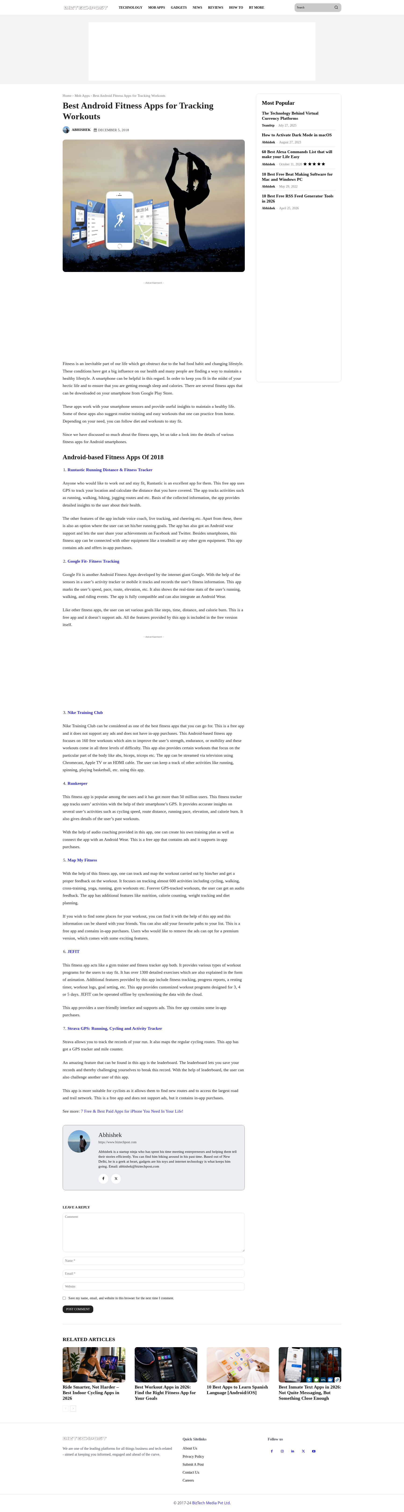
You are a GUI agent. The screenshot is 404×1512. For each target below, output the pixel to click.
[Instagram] (282, 1451)
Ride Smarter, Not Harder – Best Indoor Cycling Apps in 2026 (91, 1392)
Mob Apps (82, 96)
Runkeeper (77, 783)
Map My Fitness (82, 860)
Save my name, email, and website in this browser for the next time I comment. (121, 1298)
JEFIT (73, 951)
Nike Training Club (85, 712)
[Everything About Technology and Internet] (86, 7)
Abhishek (81, 130)
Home (67, 96)
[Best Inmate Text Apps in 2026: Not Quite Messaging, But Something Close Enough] (310, 1364)
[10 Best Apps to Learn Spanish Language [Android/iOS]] (238, 1364)
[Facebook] (103, 1179)
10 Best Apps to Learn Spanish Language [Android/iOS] (237, 1389)
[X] (116, 1179)
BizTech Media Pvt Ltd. (211, 1502)
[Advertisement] (202, 51)
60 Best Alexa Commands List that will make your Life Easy (297, 154)
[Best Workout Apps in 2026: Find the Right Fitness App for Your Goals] (166, 1364)
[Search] (336, 7)
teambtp (268, 125)
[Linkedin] (293, 1451)
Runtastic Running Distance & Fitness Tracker (110, 469)
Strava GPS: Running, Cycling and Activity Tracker (115, 1028)
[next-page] (73, 1409)
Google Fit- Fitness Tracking (93, 561)
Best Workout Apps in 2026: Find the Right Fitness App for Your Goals (165, 1392)
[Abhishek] (67, 129)
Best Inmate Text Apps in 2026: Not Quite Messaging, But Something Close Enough (310, 1392)
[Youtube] (314, 1451)
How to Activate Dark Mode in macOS (297, 135)
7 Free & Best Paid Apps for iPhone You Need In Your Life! (132, 1111)
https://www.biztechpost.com (117, 1142)
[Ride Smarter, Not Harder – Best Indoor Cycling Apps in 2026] (94, 1364)
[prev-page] (66, 1409)
